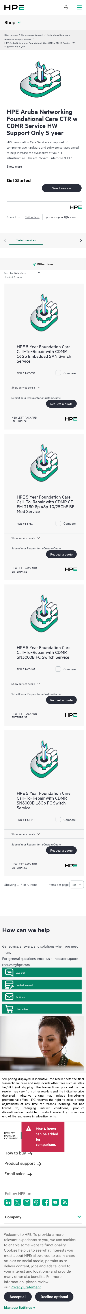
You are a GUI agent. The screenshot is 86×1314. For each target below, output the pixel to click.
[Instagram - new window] (26, 1202)
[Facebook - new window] (45, 1202)
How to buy (22, 1008)
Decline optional (54, 1296)
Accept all (17, 1296)
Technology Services (57, 34)
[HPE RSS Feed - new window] (64, 1202)
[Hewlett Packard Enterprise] (14, 7)
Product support (24, 984)
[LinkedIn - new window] (7, 1202)
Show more (14, 166)
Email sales (14, 1173)
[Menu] (79, 7)
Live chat (20, 972)
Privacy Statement (26, 1287)
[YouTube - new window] (55, 1202)
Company (13, 1217)
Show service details (23, 387)
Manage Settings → (20, 1307)
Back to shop (11, 34)
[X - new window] (17, 1202)
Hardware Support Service (17, 39)
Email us (20, 996)
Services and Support (32, 34)
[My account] (66, 7)
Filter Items (45, 264)
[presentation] (81, 240)
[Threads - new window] (36, 1202)
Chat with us (32, 217)
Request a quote (61, 403)
